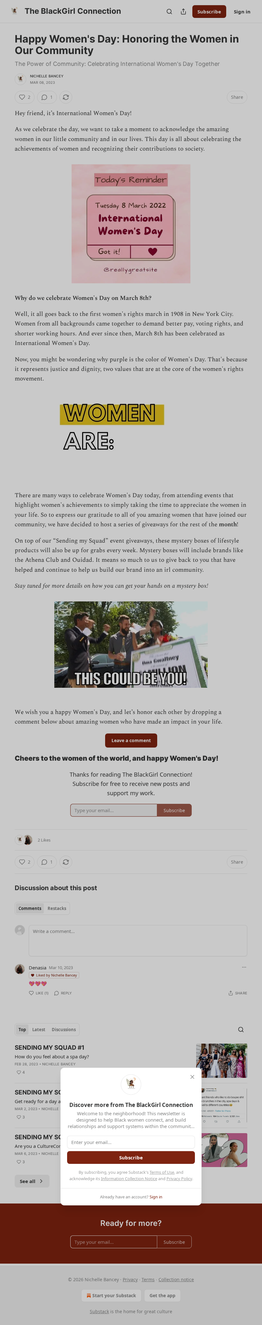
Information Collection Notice (129, 1178)
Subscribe (131, 1157)
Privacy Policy (179, 1178)
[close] (192, 1077)
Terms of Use (162, 1172)
